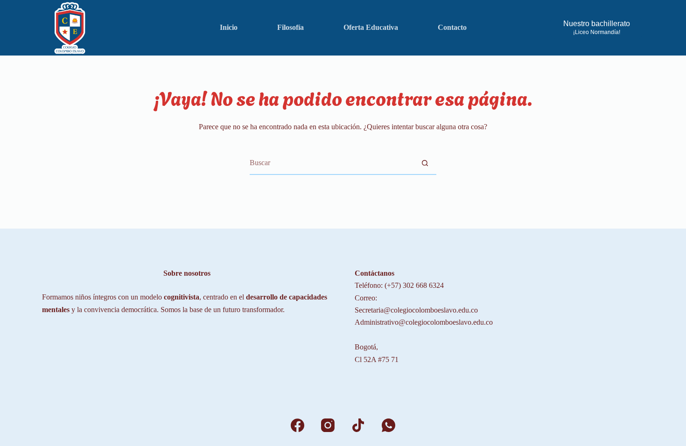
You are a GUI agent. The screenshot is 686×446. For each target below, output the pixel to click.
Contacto (452, 27)
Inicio (229, 27)
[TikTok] (358, 425)
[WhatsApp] (388, 425)
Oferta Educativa (370, 27)
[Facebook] (297, 425)
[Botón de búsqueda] (424, 162)
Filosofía (290, 27)
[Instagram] (328, 425)
